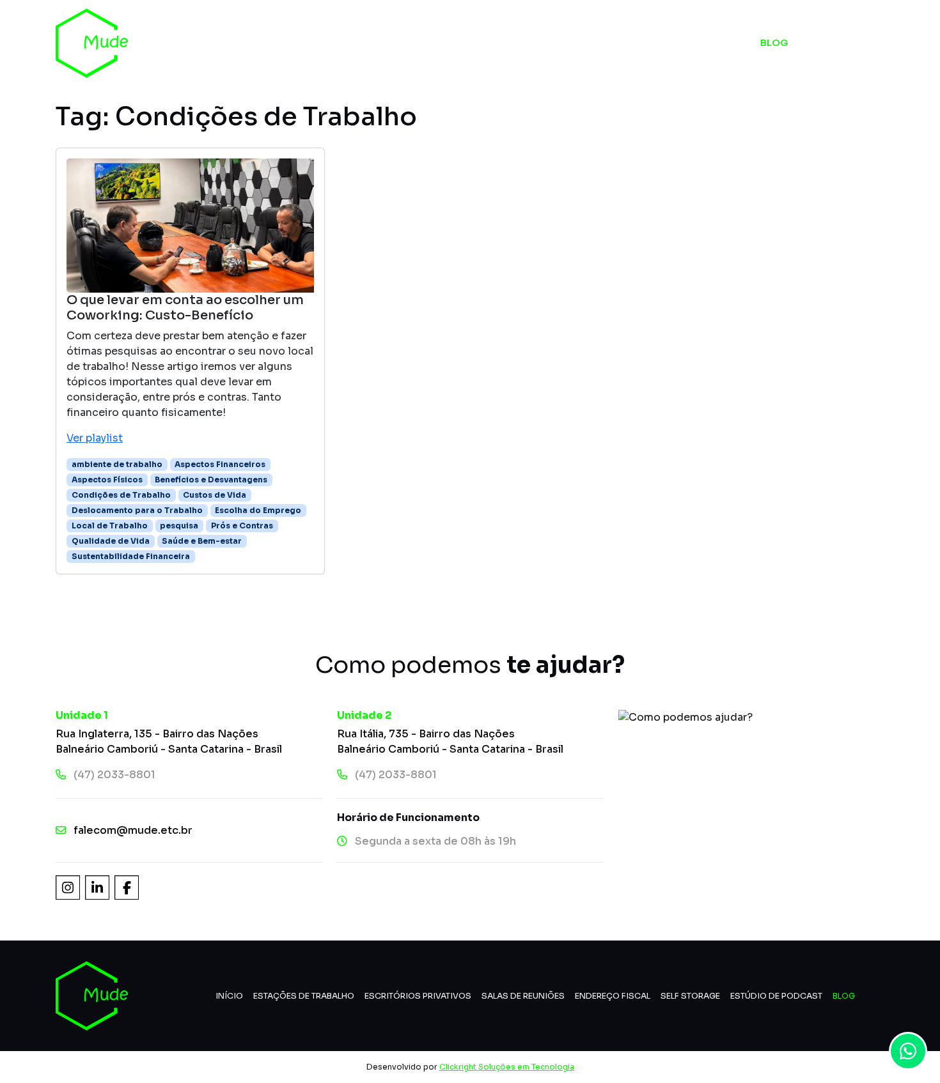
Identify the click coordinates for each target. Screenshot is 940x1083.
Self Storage (535, 42)
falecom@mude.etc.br (133, 830)
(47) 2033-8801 (114, 774)
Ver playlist (95, 438)
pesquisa (179, 525)
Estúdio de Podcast (665, 42)
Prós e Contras (242, 525)
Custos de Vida (214, 495)
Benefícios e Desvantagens (211, 479)
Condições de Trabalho (121, 495)
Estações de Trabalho (303, 996)
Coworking (418, 42)
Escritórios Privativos (417, 996)
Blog (774, 42)
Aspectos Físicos (107, 479)
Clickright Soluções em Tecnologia (506, 1066)
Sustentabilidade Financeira (131, 556)
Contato (854, 42)
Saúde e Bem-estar (202, 541)
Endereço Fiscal (612, 996)
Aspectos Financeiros (220, 464)
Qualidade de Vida (111, 541)
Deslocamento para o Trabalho (137, 510)
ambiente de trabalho (117, 464)
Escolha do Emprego (258, 510)
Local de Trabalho (110, 525)
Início (329, 42)
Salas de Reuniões (523, 996)
